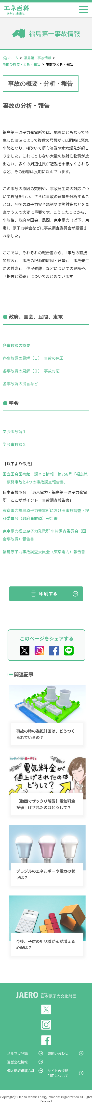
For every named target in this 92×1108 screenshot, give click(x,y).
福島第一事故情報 (37, 57)
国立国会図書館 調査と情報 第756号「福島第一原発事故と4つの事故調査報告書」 (45, 478)
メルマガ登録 (17, 1053)
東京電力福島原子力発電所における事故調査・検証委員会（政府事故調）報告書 (46, 514)
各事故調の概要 (16, 345)
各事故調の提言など (20, 383)
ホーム (13, 57)
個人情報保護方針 (21, 1070)
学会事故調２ (14, 444)
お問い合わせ (58, 1053)
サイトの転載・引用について (60, 1073)
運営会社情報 (17, 1061)
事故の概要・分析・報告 (21, 64)
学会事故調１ (14, 431)
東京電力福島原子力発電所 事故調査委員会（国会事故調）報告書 (44, 535)
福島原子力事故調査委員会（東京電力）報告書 (44, 551)
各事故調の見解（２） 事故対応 (31, 371)
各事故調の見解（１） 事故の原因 (33, 358)
